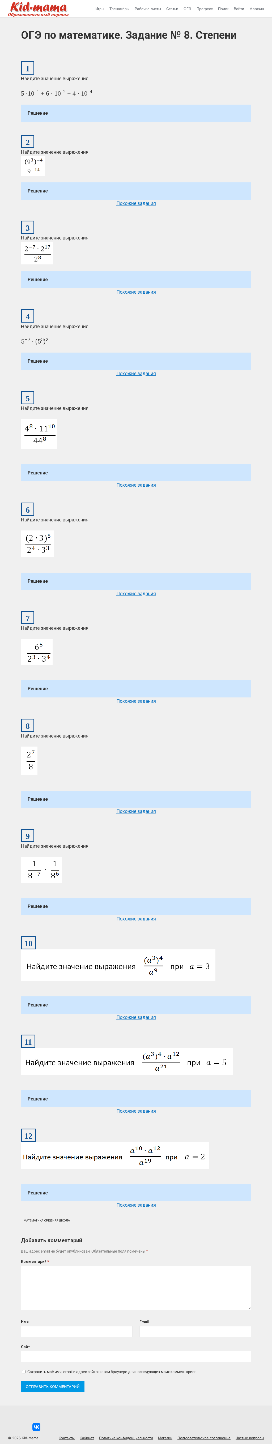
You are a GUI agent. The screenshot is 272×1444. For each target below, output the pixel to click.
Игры (99, 9)
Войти (239, 9)
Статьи (172, 9)
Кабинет (87, 1438)
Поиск (223, 9)
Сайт (25, 1347)
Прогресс (205, 9)
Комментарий (35, 1261)
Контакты (67, 1438)
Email (144, 1322)
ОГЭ (187, 9)
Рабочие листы (148, 9)
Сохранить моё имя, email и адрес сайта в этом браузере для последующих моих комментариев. (112, 1372)
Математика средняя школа (47, 1220)
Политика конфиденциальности (126, 1438)
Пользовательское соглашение (204, 1438)
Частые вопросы (250, 1438)
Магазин (256, 9)
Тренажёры (119, 9)
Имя (25, 1322)
